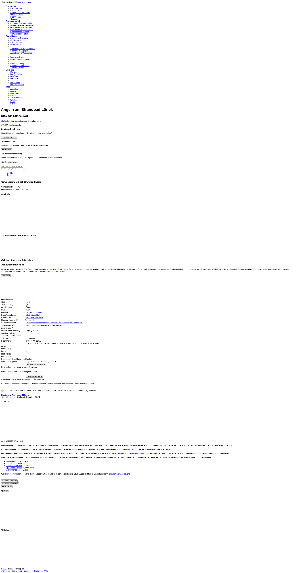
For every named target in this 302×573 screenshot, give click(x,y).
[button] (11, 6)
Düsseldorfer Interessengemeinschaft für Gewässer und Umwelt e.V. (54, 323)
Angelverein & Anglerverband (22, 49)
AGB (46, 571)
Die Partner (15, 83)
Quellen (13, 100)
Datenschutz (17, 571)
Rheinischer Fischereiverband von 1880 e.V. (44, 325)
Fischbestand (16, 8)
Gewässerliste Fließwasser (21, 30)
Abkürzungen (16, 97)
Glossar (13, 19)
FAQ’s (13, 95)
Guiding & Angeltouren (19, 59)
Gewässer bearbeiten (9, 137)
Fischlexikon (15, 11)
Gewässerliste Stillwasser (21, 28)
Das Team (14, 76)
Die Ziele (14, 78)
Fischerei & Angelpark (19, 51)
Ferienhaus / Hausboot (19, 66)
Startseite (5, 121)
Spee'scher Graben (14, 468)
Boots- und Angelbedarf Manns (15, 395)
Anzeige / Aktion (17, 68)
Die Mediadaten (17, 85)
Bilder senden (16, 44)
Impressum (5, 571)
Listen (12, 104)
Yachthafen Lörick (13, 461)
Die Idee (13, 72)
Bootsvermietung (17, 57)
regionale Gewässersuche (21, 23)
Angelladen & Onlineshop (21, 53)
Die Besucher (16, 74)
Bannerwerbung (17, 64)
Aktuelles (14, 89)
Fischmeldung (16, 42)
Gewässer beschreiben (9, 162)
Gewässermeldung (18, 40)
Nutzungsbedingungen (33, 571)
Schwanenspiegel (13, 470)
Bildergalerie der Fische (20, 13)
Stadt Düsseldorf (33, 315)
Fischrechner (15, 17)
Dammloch (10, 464)
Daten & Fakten (16, 15)
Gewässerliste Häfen (19, 34)
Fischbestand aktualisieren (36, 364)
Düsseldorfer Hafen (14, 466)
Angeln (13, 91)
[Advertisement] (29, 213)
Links (12, 102)
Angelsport (14, 93)
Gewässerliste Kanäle (19, 32)
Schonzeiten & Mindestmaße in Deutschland (125, 453)
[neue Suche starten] (24, 169)
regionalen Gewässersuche (118, 474)
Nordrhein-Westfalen (34, 318)
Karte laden (6, 276)
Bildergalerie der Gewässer (21, 25)
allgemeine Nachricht (19, 38)
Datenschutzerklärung (55, 271)
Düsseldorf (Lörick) (34, 312)
